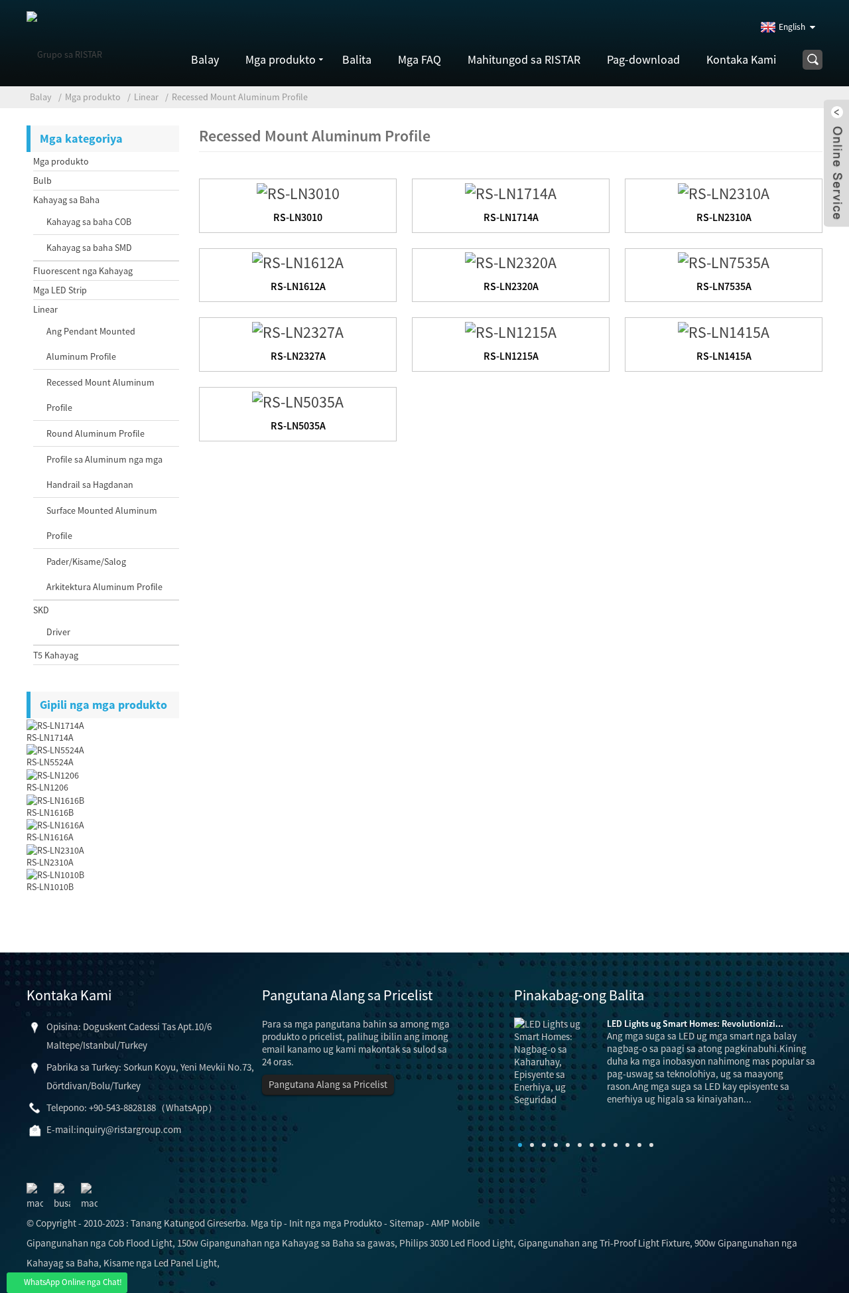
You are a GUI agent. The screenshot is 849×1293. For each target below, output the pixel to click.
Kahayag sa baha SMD (89, 248)
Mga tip (266, 1223)
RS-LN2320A (511, 286)
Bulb (42, 181)
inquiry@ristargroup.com (128, 1129)
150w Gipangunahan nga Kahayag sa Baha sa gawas (286, 1243)
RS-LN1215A (511, 355)
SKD (41, 610)
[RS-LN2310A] (723, 191)
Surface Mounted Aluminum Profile (101, 523)
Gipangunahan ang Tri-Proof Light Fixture (604, 1243)
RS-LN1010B (50, 887)
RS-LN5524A (50, 762)
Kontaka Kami (741, 59)
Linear (146, 97)
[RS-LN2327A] (298, 330)
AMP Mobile (455, 1223)
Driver (58, 632)
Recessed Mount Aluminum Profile (240, 97)
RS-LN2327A (298, 355)
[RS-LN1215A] (510, 330)
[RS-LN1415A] (723, 330)
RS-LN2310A (50, 862)
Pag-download (643, 59)
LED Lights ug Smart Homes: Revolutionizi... (695, 1023)
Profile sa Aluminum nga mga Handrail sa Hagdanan (104, 472)
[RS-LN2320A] (510, 261)
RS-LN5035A (298, 425)
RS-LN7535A (723, 286)
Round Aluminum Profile (95, 433)
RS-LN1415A (723, 355)
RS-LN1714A (50, 737)
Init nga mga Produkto (335, 1223)
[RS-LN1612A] (298, 261)
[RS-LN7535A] (723, 261)
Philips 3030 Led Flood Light (456, 1243)
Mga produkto (280, 59)
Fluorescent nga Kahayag (83, 271)
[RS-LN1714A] (510, 191)
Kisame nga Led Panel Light (160, 1262)
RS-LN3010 (297, 217)
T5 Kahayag (55, 655)
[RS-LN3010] (298, 191)
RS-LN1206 (47, 787)
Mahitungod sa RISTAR (524, 59)
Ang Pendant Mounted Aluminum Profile (90, 343)
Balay (205, 59)
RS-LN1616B (50, 812)
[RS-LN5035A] (298, 400)
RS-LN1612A (298, 286)
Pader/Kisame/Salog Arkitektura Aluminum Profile (104, 574)
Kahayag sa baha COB (88, 222)
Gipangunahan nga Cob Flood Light (99, 1243)
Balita (356, 59)
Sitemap (406, 1223)
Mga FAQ (419, 59)
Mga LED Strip (60, 290)
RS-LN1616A (50, 837)
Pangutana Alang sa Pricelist (328, 1084)
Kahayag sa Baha (66, 200)
